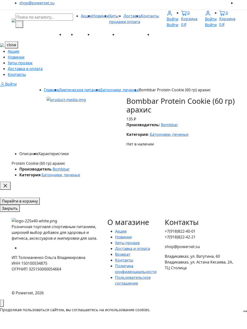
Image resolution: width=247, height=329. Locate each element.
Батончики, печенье (119, 89)
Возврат (122, 254)
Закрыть (10, 208)
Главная (51, 89)
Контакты (150, 16)
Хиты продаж (104, 34)
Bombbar (169, 124)
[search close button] (5, 186)
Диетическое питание (79, 89)
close (11, 44)
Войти (172, 21)
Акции (86, 16)
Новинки (100, 16)
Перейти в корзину (20, 201)
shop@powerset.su (37, 3)
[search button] (19, 24)
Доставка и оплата (134, 34)
